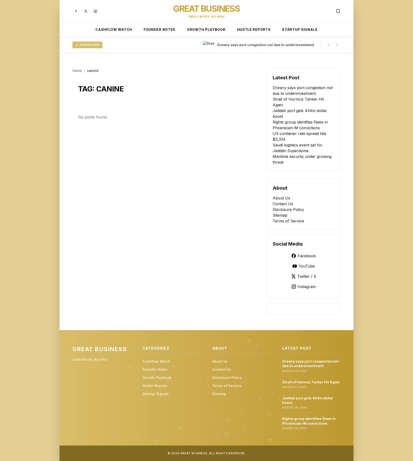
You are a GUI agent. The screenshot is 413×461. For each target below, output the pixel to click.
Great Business (206, 8)
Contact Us (283, 203)
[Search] (338, 11)
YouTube (307, 266)
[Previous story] (328, 45)
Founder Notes (159, 29)
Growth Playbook (206, 29)
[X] (86, 11)
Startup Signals (300, 29)
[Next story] (337, 45)
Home (77, 71)
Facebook (307, 255)
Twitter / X (306, 276)
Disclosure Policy (288, 209)
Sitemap (280, 215)
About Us (281, 198)
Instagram (307, 286)
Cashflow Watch (113, 29)
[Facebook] (76, 11)
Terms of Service (288, 221)
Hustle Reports (254, 29)
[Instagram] (95, 11)
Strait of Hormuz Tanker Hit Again (311, 382)
